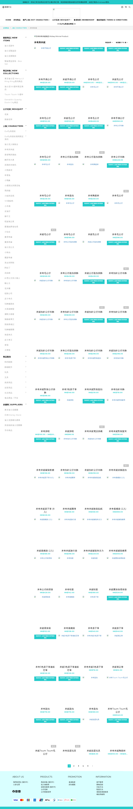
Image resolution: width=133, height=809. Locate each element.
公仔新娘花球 (46, 792)
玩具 (6, 372)
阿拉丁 (7, 268)
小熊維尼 (8, 170)
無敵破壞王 (9, 319)
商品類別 (7, 357)
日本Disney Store (13, 415)
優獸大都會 (9, 314)
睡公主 (7, 283)
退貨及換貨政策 (102, 792)
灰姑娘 (7, 273)
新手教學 (99, 782)
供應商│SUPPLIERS (13, 404)
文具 (6, 377)
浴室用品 (8, 387)
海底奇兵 (8, 334)
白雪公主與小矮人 (12, 278)
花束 (6, 114)
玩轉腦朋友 (9, 304)
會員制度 (72, 782)
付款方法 (99, 787)
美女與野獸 (9, 262)
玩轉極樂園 (9, 329)
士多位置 (16, 785)
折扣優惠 (72, 785)
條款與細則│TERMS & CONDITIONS (112, 20)
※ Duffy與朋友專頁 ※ (66, 24)
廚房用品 (8, 382)
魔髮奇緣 (8, 257)
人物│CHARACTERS (19, 28)
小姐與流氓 (9, 196)
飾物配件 (8, 367)
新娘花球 (8, 119)
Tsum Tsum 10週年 (14, 94)
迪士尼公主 (9, 247)
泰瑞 (6, 345)
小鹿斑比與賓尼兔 (12, 185)
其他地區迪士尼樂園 (13, 425)
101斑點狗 (9, 201)
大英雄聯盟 (9, 309)
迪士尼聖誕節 (10, 51)
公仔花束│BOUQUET (61, 20)
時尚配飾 (8, 362)
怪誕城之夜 (9, 221)
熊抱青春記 (9, 324)
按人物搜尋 (45, 785)
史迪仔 (7, 211)
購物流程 (99, 785)
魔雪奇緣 (8, 237)
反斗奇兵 (8, 298)
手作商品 (8, 430)
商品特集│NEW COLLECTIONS (11, 72)
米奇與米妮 (33, 28)
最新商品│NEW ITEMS (10, 39)
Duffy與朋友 (10, 131)
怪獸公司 (8, 293)
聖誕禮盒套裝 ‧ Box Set (13, 62)
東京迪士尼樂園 (11, 410)
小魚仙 (7, 252)
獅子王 (7, 216)
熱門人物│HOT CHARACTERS (35, 20)
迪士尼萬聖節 (10, 56)
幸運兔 (7, 175)
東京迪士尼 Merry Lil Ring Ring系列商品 (14, 80)
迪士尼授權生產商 (12, 420)
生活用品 (8, 393)
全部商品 (6, 28)
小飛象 (7, 180)
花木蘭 (7, 288)
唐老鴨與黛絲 (10, 154)
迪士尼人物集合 (11, 144)
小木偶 (7, 206)
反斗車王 (8, 340)
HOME (8, 20)
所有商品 (17, 20)
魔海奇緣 (8, 242)
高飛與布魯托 (10, 165)
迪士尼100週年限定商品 (14, 88)
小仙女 (7, 232)
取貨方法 (99, 789)
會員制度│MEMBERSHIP (84, 20)
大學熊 (7, 350)
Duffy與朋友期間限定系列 (14, 137)
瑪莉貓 (7, 190)
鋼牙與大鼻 (9, 160)
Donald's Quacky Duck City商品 (13, 101)
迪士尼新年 (9, 46)
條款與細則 (100, 794)
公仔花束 (44, 789)
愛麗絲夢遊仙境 (11, 226)
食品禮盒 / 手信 (11, 398)
